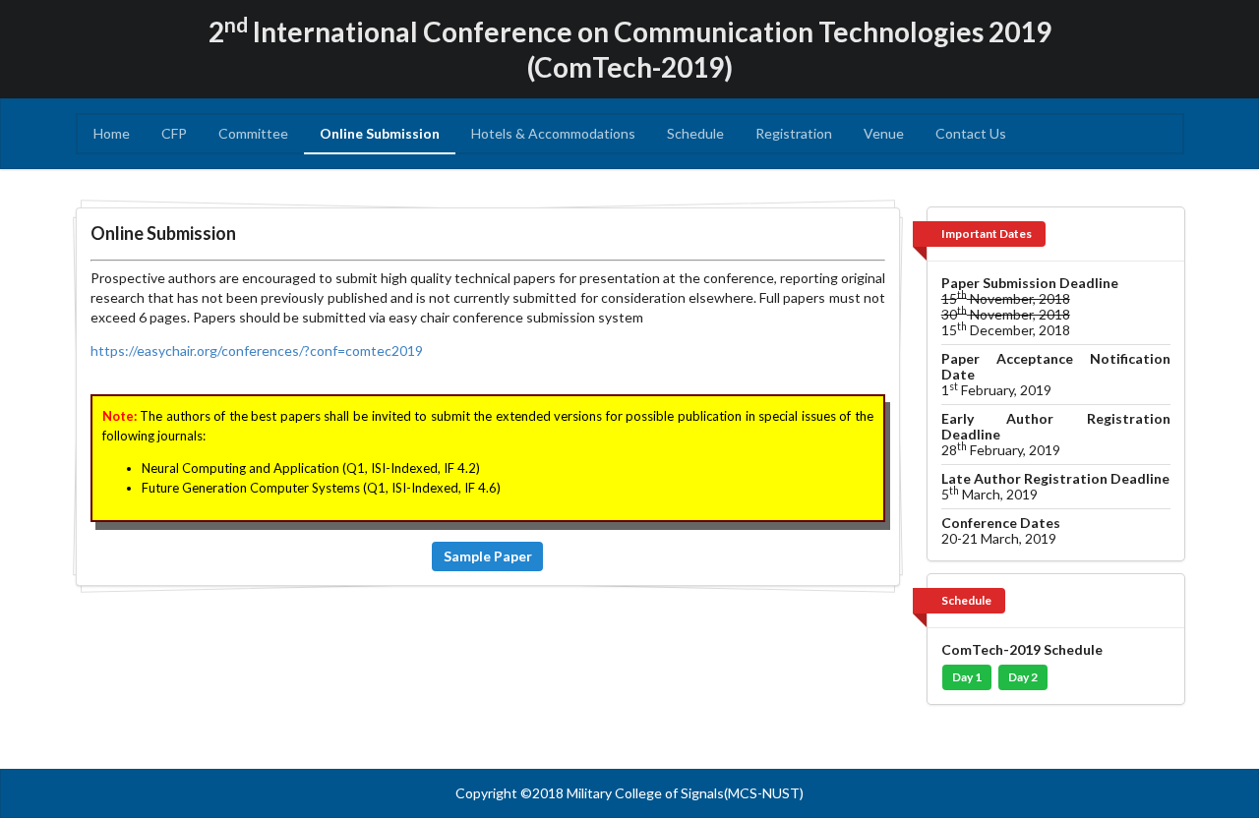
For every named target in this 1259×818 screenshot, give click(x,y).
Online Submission (380, 133)
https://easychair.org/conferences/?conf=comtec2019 (256, 350)
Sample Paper (488, 556)
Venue (884, 133)
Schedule (695, 133)
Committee (253, 133)
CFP (174, 133)
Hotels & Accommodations (553, 133)
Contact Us (970, 133)
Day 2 (1023, 677)
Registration (793, 133)
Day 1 (967, 677)
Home (111, 133)
